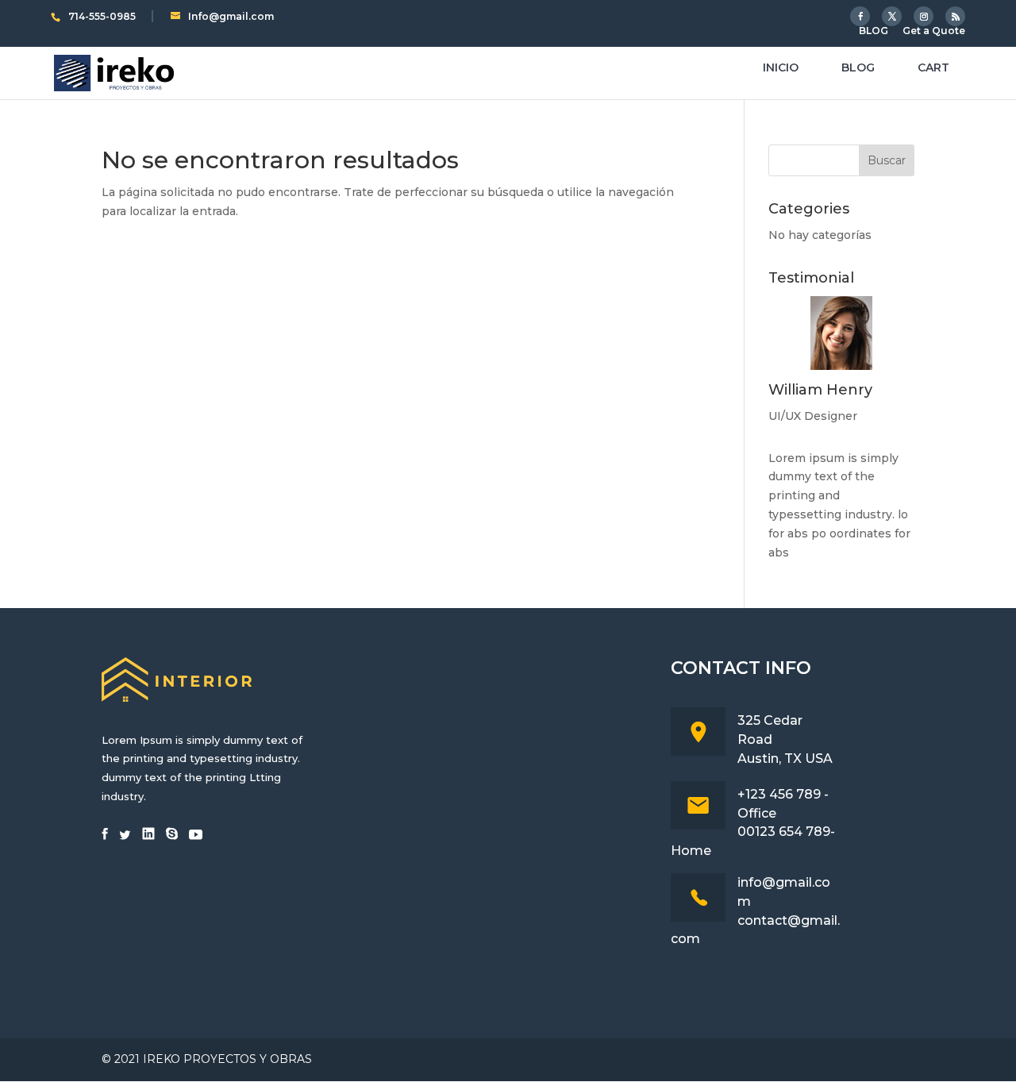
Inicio (781, 68)
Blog (858, 68)
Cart (933, 68)
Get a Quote (933, 31)
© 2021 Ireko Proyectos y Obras (207, 1059)
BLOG (873, 31)
